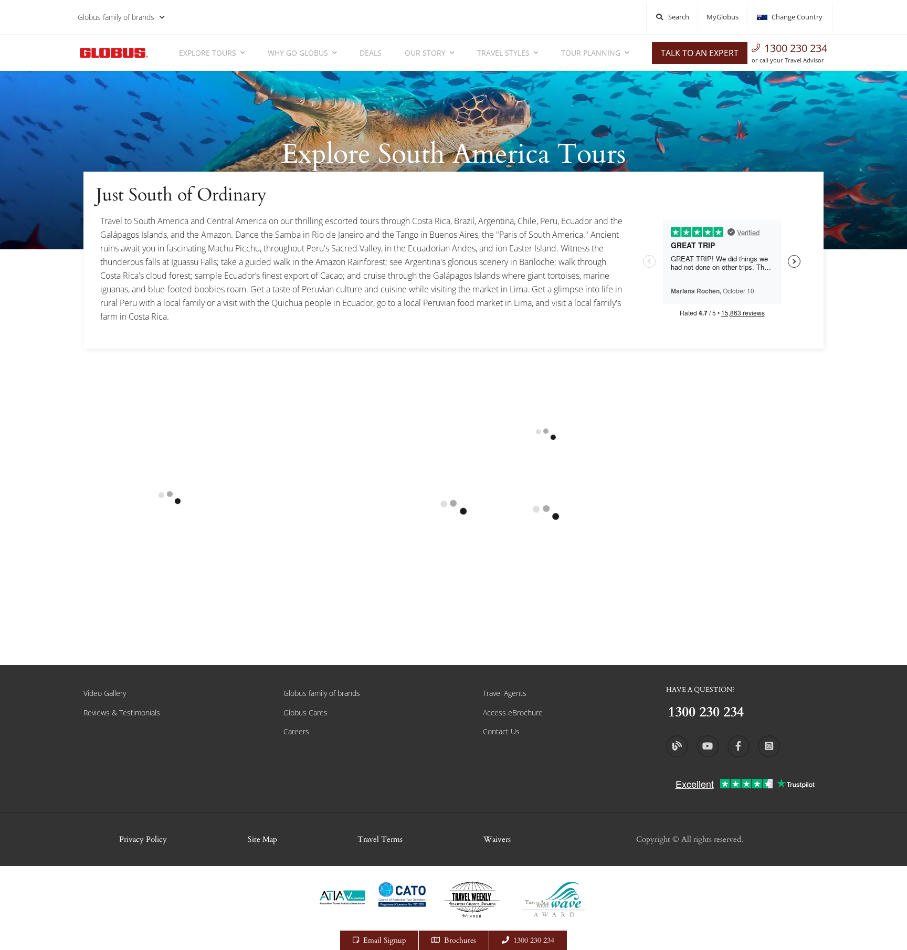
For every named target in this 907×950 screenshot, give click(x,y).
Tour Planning (590, 53)
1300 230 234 (795, 48)
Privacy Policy (143, 839)
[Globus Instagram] (769, 746)
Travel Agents (504, 693)
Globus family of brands (116, 17)
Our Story (425, 53)
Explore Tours (207, 53)
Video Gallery (104, 693)
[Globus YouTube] (708, 746)
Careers (296, 731)
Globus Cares (305, 712)
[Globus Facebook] (738, 746)
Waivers (497, 839)
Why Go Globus (298, 53)
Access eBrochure (513, 712)
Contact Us (501, 731)
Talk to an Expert (700, 53)
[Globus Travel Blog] (677, 746)
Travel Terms (380, 839)
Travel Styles (503, 53)
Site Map (262, 839)
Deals (371, 53)
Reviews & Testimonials (121, 712)
